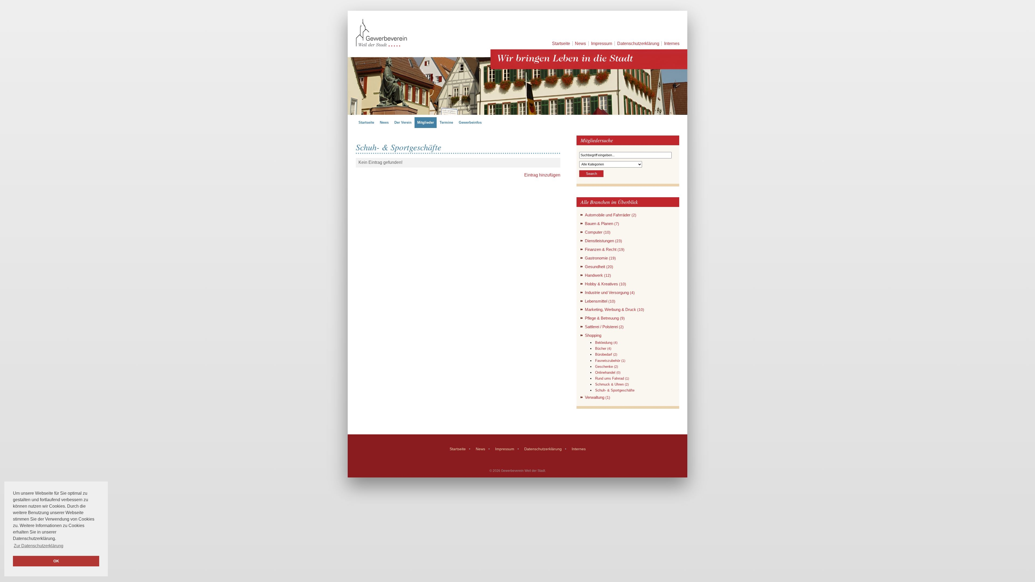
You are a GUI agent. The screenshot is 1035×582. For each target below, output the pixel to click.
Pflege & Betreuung (605, 318)
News (580, 43)
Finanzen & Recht (605, 249)
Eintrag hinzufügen (542, 175)
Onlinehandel (607, 372)
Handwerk (598, 275)
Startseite (561, 43)
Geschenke (606, 367)
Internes (671, 43)
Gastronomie (600, 258)
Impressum (601, 43)
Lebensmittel (600, 301)
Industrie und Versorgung (610, 292)
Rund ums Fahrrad (612, 378)
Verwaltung (597, 397)
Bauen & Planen (602, 223)
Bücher (603, 349)
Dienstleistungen (603, 240)
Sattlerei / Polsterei (604, 326)
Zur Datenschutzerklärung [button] (38, 545)
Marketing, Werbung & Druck (614, 309)
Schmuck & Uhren (612, 384)
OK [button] (56, 561)
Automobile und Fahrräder (610, 215)
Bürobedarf (606, 354)
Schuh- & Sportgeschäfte (614, 390)
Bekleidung (606, 343)
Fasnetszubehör (610, 361)
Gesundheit (599, 266)
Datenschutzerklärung (638, 43)
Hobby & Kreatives (605, 284)
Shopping (593, 335)
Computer (597, 232)
